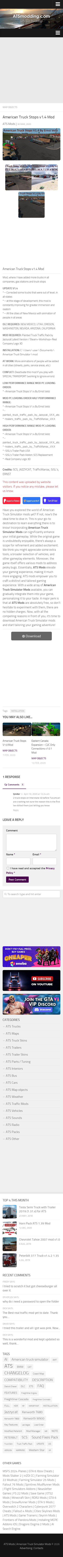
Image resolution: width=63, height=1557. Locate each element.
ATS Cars (12, 1083)
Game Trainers (28, 1515)
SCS (24, 1437)
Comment (12, 830)
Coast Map (38, 1373)
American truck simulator (30, 1359)
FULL (7, 1405)
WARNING (20, 1450)
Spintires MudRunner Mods (42, 1484)
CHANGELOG (16, 1373)
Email (37, 854)
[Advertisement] (31, 70)
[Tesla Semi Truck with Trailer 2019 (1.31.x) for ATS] (10, 1212)
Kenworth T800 (11, 1418)
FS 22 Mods (20, 1493)
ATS (8, 1366)
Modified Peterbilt (13, 1431)
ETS (31, 1386)
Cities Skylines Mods (47, 1511)
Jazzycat (11, 1412)
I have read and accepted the (30, 870)
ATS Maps (12, 1033)
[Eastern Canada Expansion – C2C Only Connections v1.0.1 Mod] (45, 729)
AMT (55, 1360)
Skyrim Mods (47, 1515)
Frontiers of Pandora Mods (19, 1520)
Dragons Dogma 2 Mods (34, 1524)
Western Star (36, 1450)
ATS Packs (13, 1132)
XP (50, 1450)
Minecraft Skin (21, 1497)
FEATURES (10, 1392)
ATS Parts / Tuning (18, 1062)
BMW (20, 1366)
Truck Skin (8, 1444)
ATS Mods (10, 1515)
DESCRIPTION (42, 1380)
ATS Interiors (14, 1069)
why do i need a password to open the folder (31, 1301)
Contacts (38, 1548)
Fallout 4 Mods (22, 1511)
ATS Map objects (17, 1090)
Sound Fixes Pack (45, 1437)
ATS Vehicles (14, 1111)
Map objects (10, 107)
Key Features (11, 1424)
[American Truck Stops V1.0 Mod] (17, 729)
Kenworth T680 (32, 1412)
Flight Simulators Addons (20, 1489)
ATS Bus (11, 1076)
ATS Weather (14, 1097)
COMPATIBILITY (16, 1380)
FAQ (40, 1386)
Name (10, 854)
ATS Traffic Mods (17, 1104)
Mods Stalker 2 (12, 1475)
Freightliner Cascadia (16, 1399)
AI (5, 1359)
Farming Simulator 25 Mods (36, 1480)
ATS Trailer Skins (17, 1054)
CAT (29, 1367)
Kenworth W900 (33, 1418)
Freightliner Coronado (41, 1399)
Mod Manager (33, 1431)
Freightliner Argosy (29, 1393)
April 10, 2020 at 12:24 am (36, 794)
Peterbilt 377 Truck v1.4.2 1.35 (39, 1255)
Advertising (26, 1548)
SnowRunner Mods (24, 1502)
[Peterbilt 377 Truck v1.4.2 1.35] (10, 1260)
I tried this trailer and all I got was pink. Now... (31, 1328)
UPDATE (40, 1444)
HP (23, 1406)
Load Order (39, 1425)
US (49, 1443)
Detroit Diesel (10, 1386)
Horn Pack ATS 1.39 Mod (34, 1223)
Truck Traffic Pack (24, 1444)
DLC (23, 1386)
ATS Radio (12, 1125)
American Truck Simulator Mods (33, 1544)
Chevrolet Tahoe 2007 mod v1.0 (39, 1239)
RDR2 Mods (39, 1497)
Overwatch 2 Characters (18, 1506)
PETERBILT (11, 1437)
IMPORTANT (34, 1406)
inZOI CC (29, 1475)
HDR (16, 1406)
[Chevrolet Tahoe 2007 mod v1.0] (10, 1244)
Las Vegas (26, 1425)
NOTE (55, 1431)
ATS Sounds (14, 1118)
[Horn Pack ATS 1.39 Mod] (10, 1228)
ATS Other (12, 1139)
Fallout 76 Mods (13, 1484)
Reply (16, 810)
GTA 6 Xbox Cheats (40, 1471)
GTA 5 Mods (45, 1502)
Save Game (37, 1493)
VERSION (8, 1450)
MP (46, 1431)
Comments (15, 784)
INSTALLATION (17, 711)
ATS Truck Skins (16, 1040)
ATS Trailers (13, 1048)
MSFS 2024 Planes (15, 1471)
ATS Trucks (13, 1026)
